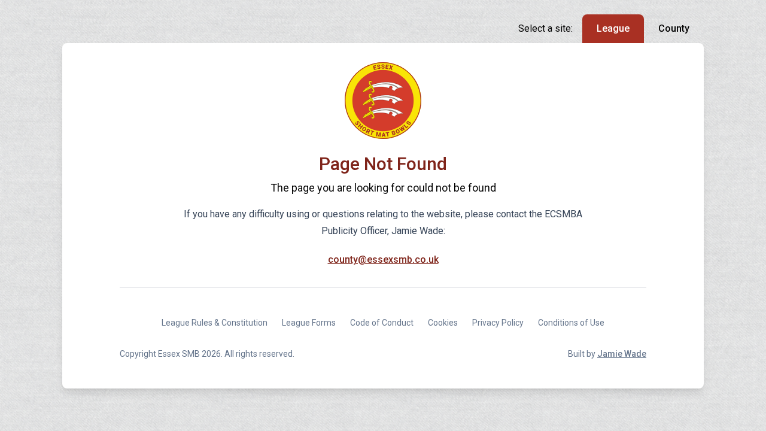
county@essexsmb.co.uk (383, 259)
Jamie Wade (621, 354)
